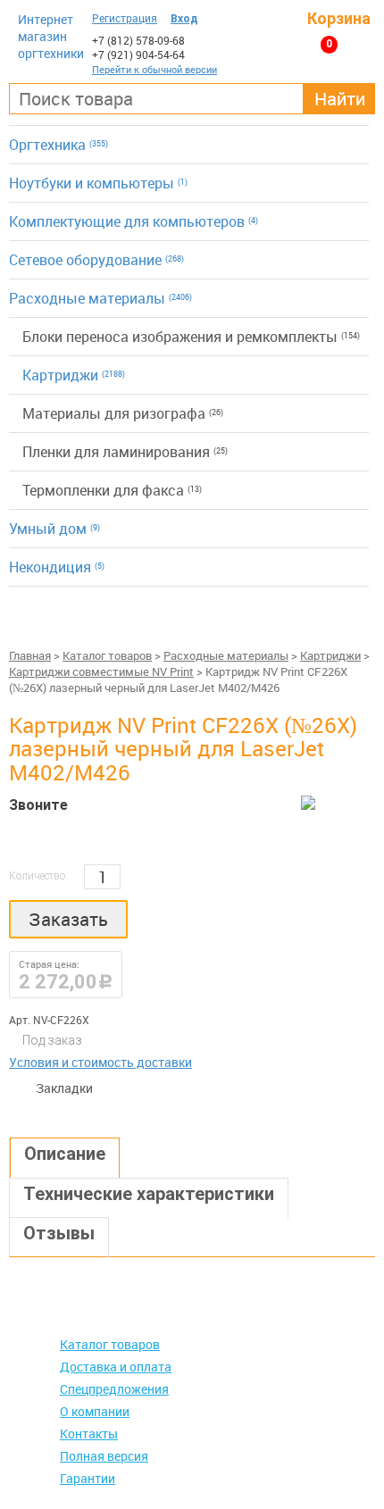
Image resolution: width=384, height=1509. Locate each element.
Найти (339, 99)
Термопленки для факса (112, 490)
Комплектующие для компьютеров (133, 221)
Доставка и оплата (115, 1366)
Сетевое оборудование (96, 260)
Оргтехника (58, 144)
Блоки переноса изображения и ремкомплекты (191, 336)
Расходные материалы (100, 298)
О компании (94, 1411)
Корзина (339, 18)
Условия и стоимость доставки (100, 1062)
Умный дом (54, 528)
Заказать (68, 919)
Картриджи (73, 375)
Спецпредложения (114, 1388)
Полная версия (104, 1455)
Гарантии (87, 1478)
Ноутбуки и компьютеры (98, 183)
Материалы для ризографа (122, 413)
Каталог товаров (107, 655)
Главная (30, 655)
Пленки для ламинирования (125, 452)
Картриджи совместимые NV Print (101, 671)
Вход (184, 19)
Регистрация (124, 18)
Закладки (27, 1088)
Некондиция (56, 567)
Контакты (89, 1433)
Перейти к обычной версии (154, 69)
